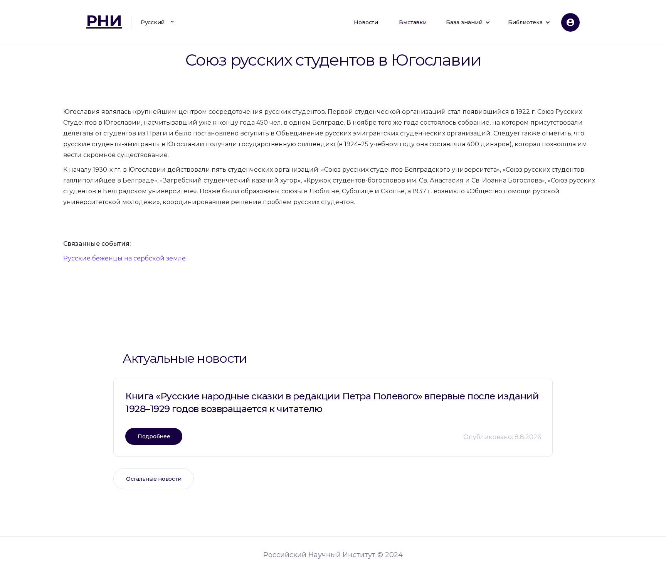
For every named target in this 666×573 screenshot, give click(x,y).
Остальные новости (153, 478)
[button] (158, 22)
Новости (366, 22)
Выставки (413, 22)
